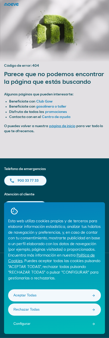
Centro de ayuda (56, 117)
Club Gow (44, 101)
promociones (56, 112)
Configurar (21, 324)
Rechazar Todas (26, 309)
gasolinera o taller (51, 106)
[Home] (11, 4)
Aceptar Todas (25, 295)
